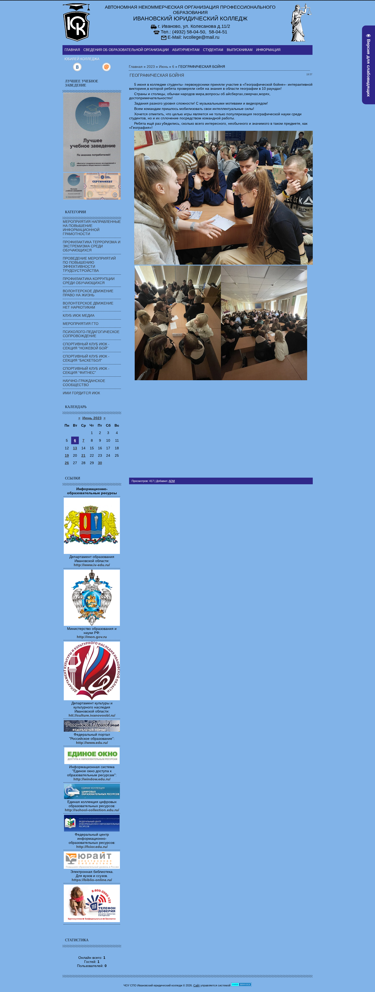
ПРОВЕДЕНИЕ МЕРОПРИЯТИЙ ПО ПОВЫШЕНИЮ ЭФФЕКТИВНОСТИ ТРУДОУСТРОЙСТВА (89, 264)
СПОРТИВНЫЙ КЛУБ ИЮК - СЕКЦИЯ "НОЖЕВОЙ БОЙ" (86, 346)
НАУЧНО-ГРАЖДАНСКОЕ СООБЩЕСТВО (84, 383)
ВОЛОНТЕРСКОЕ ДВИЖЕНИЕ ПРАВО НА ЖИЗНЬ (88, 293)
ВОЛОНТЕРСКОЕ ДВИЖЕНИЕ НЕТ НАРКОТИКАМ (88, 305)
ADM (172, 480)
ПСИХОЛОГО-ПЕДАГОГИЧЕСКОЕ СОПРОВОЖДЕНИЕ (91, 334)
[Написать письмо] (106, 70)
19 (67, 455)
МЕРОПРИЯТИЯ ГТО (80, 324)
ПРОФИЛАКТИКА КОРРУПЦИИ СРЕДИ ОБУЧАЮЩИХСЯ (89, 281)
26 (67, 463)
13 (75, 448)
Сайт (196, 985)
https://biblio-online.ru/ (92, 880)
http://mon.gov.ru (92, 637)
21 (83, 455)
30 (100, 463)
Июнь (163, 67)
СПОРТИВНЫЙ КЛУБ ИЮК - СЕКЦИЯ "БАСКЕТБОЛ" (86, 358)
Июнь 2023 (92, 418)
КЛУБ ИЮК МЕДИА (78, 315)
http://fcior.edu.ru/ (92, 847)
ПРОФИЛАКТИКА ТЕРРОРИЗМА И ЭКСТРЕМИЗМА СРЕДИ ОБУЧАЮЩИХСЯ (91, 246)
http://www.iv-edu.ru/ (92, 565)
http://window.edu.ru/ (91, 779)
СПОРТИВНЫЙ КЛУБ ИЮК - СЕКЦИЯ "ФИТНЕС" (86, 370)
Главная (136, 67)
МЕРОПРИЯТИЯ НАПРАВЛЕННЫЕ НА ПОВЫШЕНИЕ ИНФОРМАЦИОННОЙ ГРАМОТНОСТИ (92, 228)
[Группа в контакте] (77, 70)
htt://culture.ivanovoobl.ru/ (92, 715)
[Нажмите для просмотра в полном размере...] (223, 263)
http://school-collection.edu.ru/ (92, 810)
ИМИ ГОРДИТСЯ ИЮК (81, 393)
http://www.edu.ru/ (92, 743)
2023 (151, 67)
